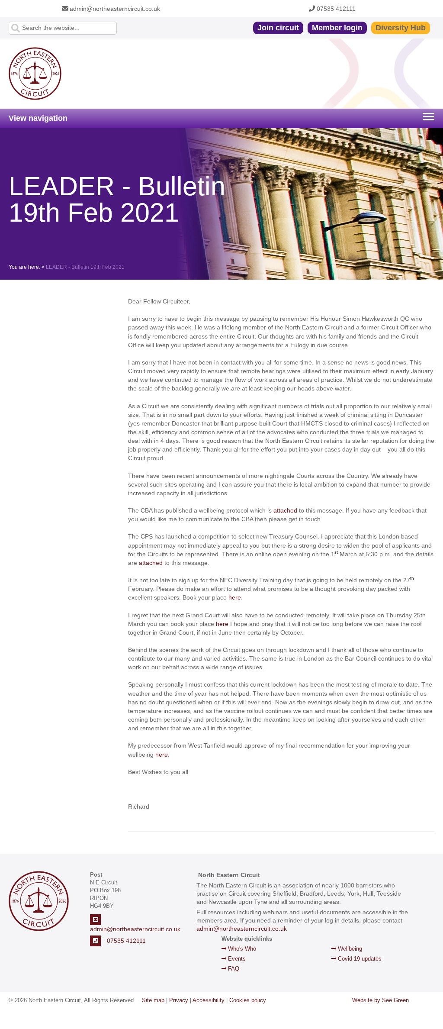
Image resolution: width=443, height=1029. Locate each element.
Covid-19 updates (359, 958)
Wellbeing (349, 948)
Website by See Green (380, 1000)
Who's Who (241, 948)
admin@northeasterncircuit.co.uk (114, 8)
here (234, 597)
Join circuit (278, 27)
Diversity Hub (401, 27)
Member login (337, 27)
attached (285, 510)
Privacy (178, 1000)
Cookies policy (247, 1000)
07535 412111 (335, 8)
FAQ (232, 968)
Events (236, 958)
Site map (153, 1000)
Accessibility (209, 1000)
